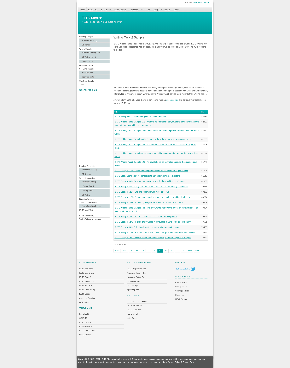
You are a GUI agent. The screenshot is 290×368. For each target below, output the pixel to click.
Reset (200, 2)
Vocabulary (145, 10)
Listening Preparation (88, 199)
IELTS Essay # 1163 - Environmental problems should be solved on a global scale (151, 171)
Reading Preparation (87, 166)
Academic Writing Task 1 (91, 53)
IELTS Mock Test (86, 210)
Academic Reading (89, 40)
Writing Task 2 (87, 61)
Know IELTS (84, 314)
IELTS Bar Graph (86, 269)
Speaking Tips (133, 290)
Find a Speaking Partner (91, 206)
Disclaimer (179, 295)
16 (143, 251)
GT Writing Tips (133, 281)
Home (82, 10)
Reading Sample (86, 37)
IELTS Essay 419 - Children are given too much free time (140, 116)
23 (183, 251)
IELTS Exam (106, 10)
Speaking (83, 84)
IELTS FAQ (92, 10)
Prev (124, 251)
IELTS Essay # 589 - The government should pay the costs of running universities (151, 186)
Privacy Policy (181, 287)
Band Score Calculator (88, 326)
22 (177, 251)
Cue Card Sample (86, 81)
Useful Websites (85, 335)
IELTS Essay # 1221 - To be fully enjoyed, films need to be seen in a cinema (149, 202)
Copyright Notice (182, 291)
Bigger (195, 2)
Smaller (206, 2)
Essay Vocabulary (86, 216)
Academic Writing (89, 182)
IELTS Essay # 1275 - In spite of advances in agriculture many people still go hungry (153, 222)
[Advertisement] (94, 128)
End (197, 251)
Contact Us (165, 10)
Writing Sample (85, 49)
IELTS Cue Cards (134, 310)
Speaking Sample (86, 69)
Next (190, 251)
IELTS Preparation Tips (136, 269)
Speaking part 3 (88, 77)
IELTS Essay (84, 294)
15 (137, 251)
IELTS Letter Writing (87, 290)
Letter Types (132, 318)
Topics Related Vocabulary (90, 219)
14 (131, 251)
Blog (156, 10)
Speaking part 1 (88, 72)
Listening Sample (86, 65)
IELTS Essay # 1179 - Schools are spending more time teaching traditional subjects (152, 197)
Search (176, 10)
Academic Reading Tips (136, 273)
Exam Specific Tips (87, 331)
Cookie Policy (181, 282)
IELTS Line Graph (86, 273)
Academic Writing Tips (136, 277)
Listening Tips (132, 285)
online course (172, 100)
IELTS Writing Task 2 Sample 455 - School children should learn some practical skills (153, 139)
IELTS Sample (120, 10)
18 (154, 251)
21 (172, 251)
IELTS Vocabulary (134, 306)
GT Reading (86, 45)
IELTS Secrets (85, 322)
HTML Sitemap (181, 299)
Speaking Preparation (88, 202)
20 (166, 251)
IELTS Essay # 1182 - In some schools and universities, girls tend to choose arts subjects (155, 232)
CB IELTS (83, 318)
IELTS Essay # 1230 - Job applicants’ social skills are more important (146, 216)
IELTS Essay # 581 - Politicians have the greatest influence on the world (147, 227)
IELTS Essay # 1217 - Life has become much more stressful (142, 192)
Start (117, 251)
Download (134, 10)
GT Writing (86, 195)
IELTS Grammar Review (137, 301)
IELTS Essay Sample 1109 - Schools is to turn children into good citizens (147, 176)
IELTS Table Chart (86, 277)
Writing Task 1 (88, 186)
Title (116, 112)
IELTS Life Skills (133, 314)
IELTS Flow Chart (86, 281)
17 (148, 251)
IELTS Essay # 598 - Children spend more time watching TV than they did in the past (153, 238)
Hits (202, 112)
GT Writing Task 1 (89, 57)
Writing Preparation (87, 178)
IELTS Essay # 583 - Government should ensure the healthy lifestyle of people (150, 181)
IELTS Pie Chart (85, 285)
